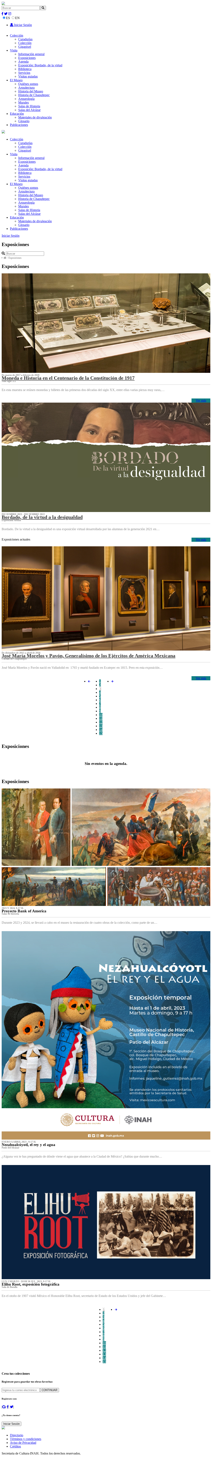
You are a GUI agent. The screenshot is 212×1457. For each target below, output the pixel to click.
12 (100, 722)
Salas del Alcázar (29, 110)
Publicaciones (19, 125)
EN (17, 18)
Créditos (15, 1446)
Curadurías (25, 39)
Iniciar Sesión (22, 25)
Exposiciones (27, 58)
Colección (16, 35)
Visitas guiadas (28, 76)
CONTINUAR (49, 1390)
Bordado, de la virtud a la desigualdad (42, 517)
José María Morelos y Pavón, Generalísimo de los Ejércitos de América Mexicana (88, 655)
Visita (13, 50)
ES (8, 18)
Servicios (24, 72)
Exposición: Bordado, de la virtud (40, 65)
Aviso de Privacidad (23, 1442)
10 (100, 715)
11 (100, 718)
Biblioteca (24, 69)
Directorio (16, 1435)
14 (100, 729)
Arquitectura (26, 87)
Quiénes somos (28, 84)
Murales (23, 102)
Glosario (23, 121)
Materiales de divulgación (35, 117)
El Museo (16, 80)
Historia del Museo (30, 91)
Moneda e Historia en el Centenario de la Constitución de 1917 (68, 378)
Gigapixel (24, 46)
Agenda (23, 61)
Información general (31, 54)
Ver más (201, 400)
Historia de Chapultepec (34, 95)
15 (100, 733)
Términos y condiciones (25, 1439)
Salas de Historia (29, 106)
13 (100, 726)
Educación (17, 113)
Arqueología (26, 98)
